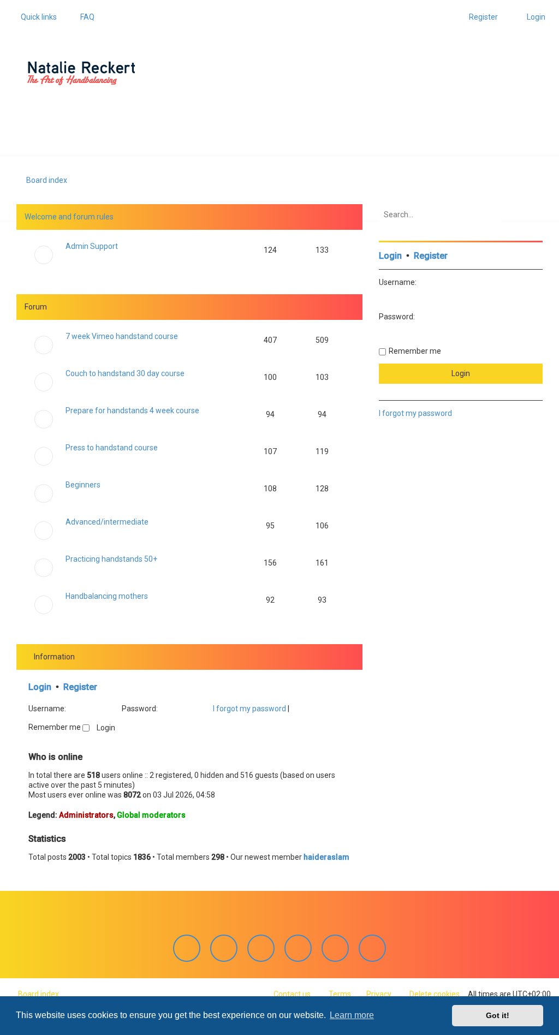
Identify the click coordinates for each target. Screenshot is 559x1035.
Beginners (83, 484)
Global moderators (151, 815)
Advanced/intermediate (107, 522)
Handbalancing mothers (107, 596)
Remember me (55, 727)
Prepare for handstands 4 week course (132, 410)
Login (39, 687)
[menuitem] (82, 17)
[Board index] (81, 73)
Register (80, 687)
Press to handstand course (112, 447)
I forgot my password (249, 708)
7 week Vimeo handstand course (122, 336)
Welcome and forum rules (69, 216)
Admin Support (92, 246)
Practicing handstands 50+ (111, 559)
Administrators (86, 815)
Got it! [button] (497, 1015)
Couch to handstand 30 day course (125, 373)
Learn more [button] (352, 1015)
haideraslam (326, 857)
